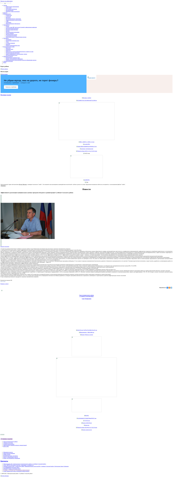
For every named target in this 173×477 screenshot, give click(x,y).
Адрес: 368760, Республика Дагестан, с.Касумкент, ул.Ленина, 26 (18, 465)
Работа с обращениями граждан (10, 457)
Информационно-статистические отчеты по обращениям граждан (21, 60)
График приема (6, 454)
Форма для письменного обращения (14, 58)
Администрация (6, 439)
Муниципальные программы (12, 32)
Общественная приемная (9, 453)
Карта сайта (8, 7)
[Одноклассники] (169, 288)
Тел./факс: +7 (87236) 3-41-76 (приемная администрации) (16, 470)
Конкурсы (8, 48)
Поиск (4, 62)
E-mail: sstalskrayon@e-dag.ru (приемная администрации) (16, 471)
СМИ (7, 21)
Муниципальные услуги (11, 55)
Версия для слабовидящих (7, 1)
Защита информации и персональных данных (16, 54)
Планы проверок (10, 33)
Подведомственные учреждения (13, 18)
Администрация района (8, 444)
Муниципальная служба (8, 46)
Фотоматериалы (9, 10)
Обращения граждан (8, 56)
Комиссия (8, 50)
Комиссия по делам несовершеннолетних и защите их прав (19, 51)
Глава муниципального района (10, 441)
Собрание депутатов (8, 61)
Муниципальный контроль (12, 28)
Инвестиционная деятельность (13, 23)
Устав (7, 41)
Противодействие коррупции (13, 52)
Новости (5, 12)
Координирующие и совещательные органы (16, 37)
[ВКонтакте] (167, 288)
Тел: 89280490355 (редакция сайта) (11, 467)
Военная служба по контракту (13, 11)
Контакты (8, 17)
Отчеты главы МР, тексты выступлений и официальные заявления (21, 27)
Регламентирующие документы (10, 455)
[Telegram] (171, 288)
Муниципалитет (7, 14)
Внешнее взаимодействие (12, 29)
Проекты (8, 44)
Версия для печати (5, 246)
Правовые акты (9, 49)
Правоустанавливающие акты (13, 45)
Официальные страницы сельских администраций (15, 445)
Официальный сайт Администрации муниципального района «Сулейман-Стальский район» (24, 464)
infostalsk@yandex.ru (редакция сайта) (12, 468)
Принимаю (3, 185)
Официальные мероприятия (12, 6)
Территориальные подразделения (13, 20)
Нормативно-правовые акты (12, 40)
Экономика (8, 22)
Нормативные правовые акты (13, 57)
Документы (6, 38)
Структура (8, 16)
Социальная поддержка (11, 35)
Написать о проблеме (11, 87)
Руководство (9, 15)
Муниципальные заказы (11, 34)
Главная (5, 5)
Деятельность (6, 24)
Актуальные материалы (11, 9)
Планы (7, 26)
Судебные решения (10, 43)
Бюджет (8, 31)
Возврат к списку (5, 283)
